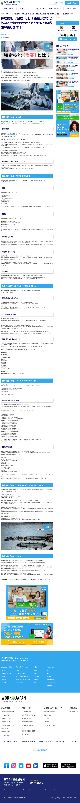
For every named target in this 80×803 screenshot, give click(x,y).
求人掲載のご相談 (39, 750)
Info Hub (3, 682)
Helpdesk (49, 676)
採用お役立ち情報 (29, 731)
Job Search (42, 790)
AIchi (35, 686)
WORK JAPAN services (22, 676)
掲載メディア (47, 715)
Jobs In (36, 667)
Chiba (35, 673)
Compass (3, 679)
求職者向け (74, 708)
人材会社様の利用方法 (28, 715)
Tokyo (35, 670)
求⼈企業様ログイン (28, 741)
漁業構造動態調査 (11, 134)
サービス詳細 (39, 642)
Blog (48, 670)
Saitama (36, 679)
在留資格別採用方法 (28, 725)
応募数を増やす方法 (28, 722)
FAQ (48, 673)
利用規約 (46, 722)
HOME (2, 14)
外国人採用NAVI (26, 735)
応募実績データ (5, 722)
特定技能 (17, 14)
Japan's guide (6, 667)
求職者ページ (74, 712)
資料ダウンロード (18, 642)
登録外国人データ (6, 718)
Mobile (3, 676)
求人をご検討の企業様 (7, 712)
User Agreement (51, 682)
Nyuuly (3, 670)
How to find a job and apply (23, 679)
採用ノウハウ (9, 14)
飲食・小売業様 (26, 718)
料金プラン (4, 728)
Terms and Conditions (69, 798)
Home (17, 670)
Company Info (50, 679)
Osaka (35, 682)
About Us (50, 667)
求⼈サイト (72, 741)
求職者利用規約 (51, 686)
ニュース (46, 718)
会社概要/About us (49, 712)
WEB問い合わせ (72, 3)
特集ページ (26, 708)
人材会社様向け (26, 712)
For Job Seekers (22, 667)
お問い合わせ (60, 741)
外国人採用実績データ (7, 725)
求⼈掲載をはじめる (10, 741)
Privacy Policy (55, 798)
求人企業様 (5, 708)
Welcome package (6, 673)
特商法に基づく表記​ (49, 725)
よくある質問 (5, 735)
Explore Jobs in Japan (21, 673)
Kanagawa (36, 676)
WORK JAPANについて (53, 708)
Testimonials (19, 682)
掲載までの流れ (5, 732)
